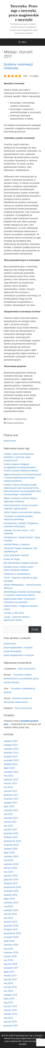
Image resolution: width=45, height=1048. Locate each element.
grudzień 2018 (11, 925)
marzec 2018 (10, 956)
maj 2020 (8, 860)
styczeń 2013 (10, 1021)
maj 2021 (8, 814)
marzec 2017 (10, 975)
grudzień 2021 (11, 795)
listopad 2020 (11, 837)
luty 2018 (8, 960)
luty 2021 (8, 825)
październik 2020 (12, 841)
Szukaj (35, 629)
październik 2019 (12, 887)
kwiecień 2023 (11, 752)
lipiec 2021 (9, 806)
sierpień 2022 (10, 764)
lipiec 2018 (9, 941)
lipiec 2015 (9, 998)
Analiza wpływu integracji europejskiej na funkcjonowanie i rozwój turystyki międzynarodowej (21, 467)
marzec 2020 (10, 868)
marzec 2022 (10, 783)
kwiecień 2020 (11, 864)
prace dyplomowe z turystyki (18, 647)
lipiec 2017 (9, 971)
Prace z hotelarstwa (17, 419)
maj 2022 (8, 775)
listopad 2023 (11, 745)
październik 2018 (12, 933)
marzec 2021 (10, 822)
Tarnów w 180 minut (14, 613)
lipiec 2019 (9, 898)
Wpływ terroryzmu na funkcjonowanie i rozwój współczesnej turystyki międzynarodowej (22, 477)
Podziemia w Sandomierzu (17, 574)
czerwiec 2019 (11, 902)
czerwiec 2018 (11, 945)
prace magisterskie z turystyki (19, 655)
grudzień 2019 (11, 879)
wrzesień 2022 (11, 760)
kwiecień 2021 (11, 818)
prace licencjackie (13, 651)
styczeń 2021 (10, 829)
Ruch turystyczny (26, 668)
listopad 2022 (11, 756)
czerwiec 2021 (11, 810)
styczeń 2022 (10, 791)
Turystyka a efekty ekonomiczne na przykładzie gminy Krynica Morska (21, 678)
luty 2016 (8, 991)
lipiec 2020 (9, 852)
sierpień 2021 (10, 802)
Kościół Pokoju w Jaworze (17, 544)
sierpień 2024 (11, 741)
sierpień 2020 (11, 848)
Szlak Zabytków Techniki (16, 555)
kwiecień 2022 (11, 779)
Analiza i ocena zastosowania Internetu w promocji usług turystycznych (19, 457)
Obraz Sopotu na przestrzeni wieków (22, 512)
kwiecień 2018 (11, 952)
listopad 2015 (10, 995)
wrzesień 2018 (11, 937)
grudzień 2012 (11, 1025)
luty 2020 (8, 872)
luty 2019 (8, 918)
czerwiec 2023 (11, 749)
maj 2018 (8, 948)
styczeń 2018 (10, 964)
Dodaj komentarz (15, 423)
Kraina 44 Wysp (12, 559)
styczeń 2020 (10, 875)
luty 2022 (8, 787)
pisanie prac (10, 440)
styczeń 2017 (10, 979)
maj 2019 (8, 906)
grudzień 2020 (11, 833)
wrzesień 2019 (11, 891)
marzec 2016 (10, 987)
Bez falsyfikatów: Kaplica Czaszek (21, 563)
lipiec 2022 (9, 768)
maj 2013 (8, 1018)
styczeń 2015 (10, 1006)
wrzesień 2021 (11, 798)
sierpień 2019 (10, 895)
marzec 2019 (10, 914)
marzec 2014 (10, 1010)
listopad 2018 (10, 929)
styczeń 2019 (10, 921)
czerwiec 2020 (11, 856)
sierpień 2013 (10, 1014)
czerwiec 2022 (11, 772)
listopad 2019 (10, 883)
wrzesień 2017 (11, 968)
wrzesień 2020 (11, 845)
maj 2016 (8, 983)
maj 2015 (8, 1002)
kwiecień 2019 (11, 910)
